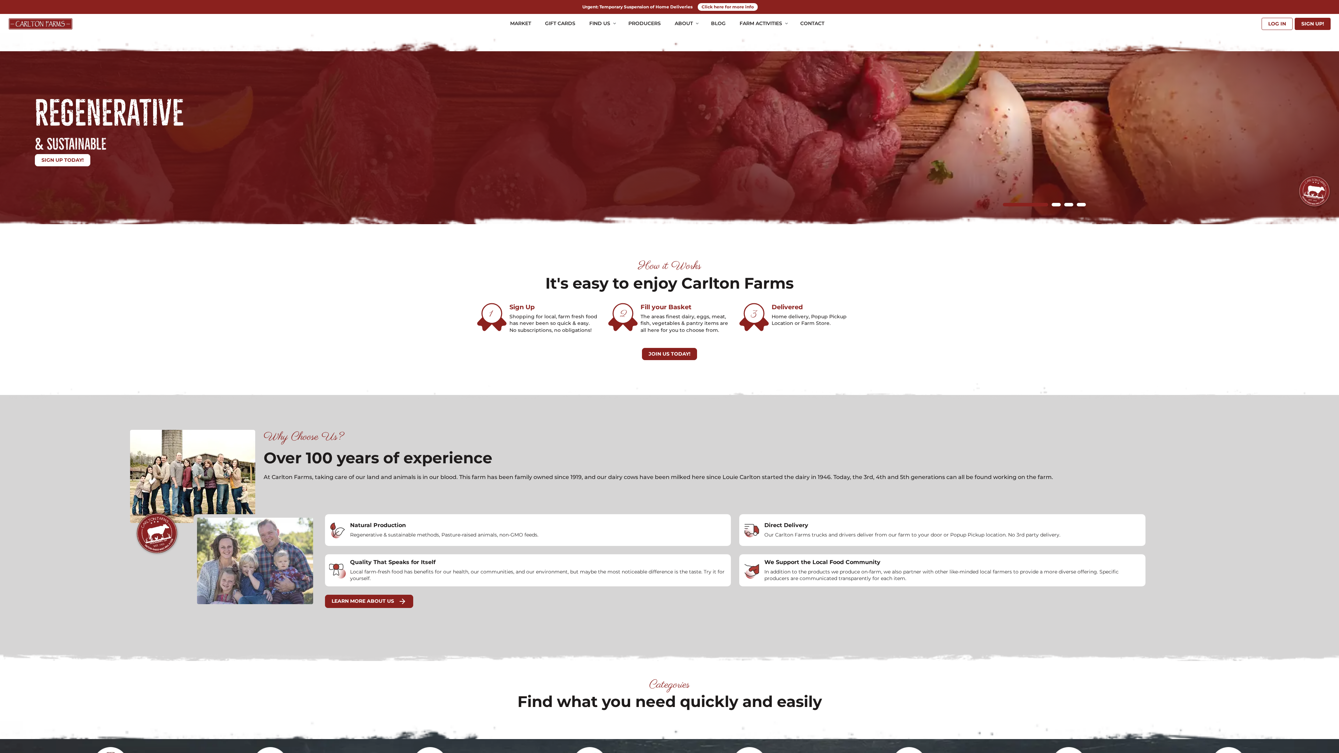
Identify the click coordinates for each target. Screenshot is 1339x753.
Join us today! (669, 354)
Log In (1277, 24)
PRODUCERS (644, 23)
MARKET (520, 23)
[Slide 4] (1081, 204)
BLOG (718, 23)
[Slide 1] (1025, 204)
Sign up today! (62, 160)
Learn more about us (369, 601)
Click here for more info (728, 6)
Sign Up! (1312, 24)
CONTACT (812, 23)
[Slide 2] (1056, 204)
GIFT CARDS (560, 23)
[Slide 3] (1068, 204)
